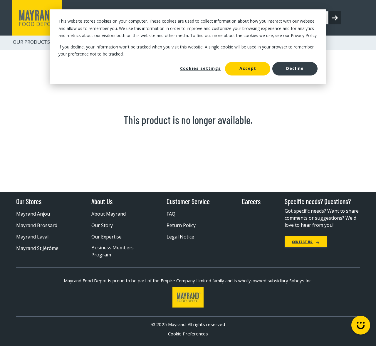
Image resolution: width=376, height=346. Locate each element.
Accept (247, 68)
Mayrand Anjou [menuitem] (33, 214)
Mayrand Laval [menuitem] (32, 237)
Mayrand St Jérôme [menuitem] (37, 248)
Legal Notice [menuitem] (180, 237)
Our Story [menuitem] (102, 225)
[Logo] (188, 297)
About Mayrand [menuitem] (108, 214)
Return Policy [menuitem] (181, 225)
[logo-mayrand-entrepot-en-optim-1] (37, 18)
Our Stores (28, 201)
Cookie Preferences (188, 334)
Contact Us (302, 241)
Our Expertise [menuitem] (106, 237)
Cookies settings (200, 68)
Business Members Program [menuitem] (112, 251)
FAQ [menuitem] (171, 214)
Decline (295, 68)
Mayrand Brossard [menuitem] (36, 225)
